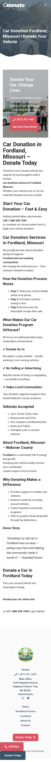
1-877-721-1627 (27, 674)
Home (25, 706)
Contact (25, 725)
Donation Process (26, 711)
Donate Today (13, 755)
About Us (25, 720)
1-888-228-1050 (17, 220)
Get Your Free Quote (25, 126)
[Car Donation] (14, 4)
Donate (26, 669)
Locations (25, 716)
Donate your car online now (19, 599)
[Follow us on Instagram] (23, 698)
